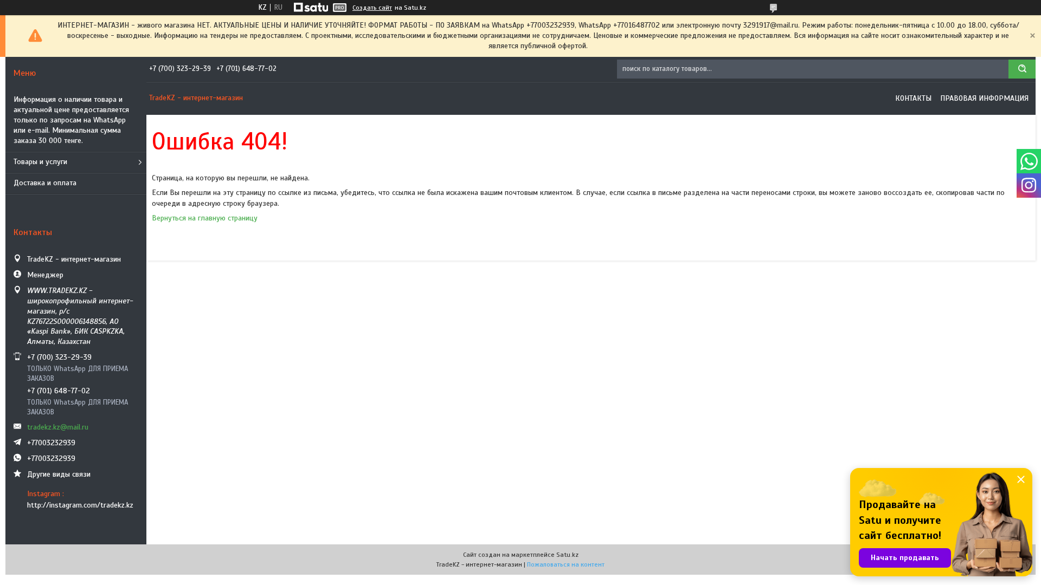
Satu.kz (567, 554)
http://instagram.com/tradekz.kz (80, 505)
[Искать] (1022, 69)
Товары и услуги (40, 161)
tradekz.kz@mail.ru (57, 427)
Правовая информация (984, 98)
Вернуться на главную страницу (205, 218)
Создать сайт (372, 7)
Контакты (913, 98)
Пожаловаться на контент (566, 564)
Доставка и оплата (45, 182)
